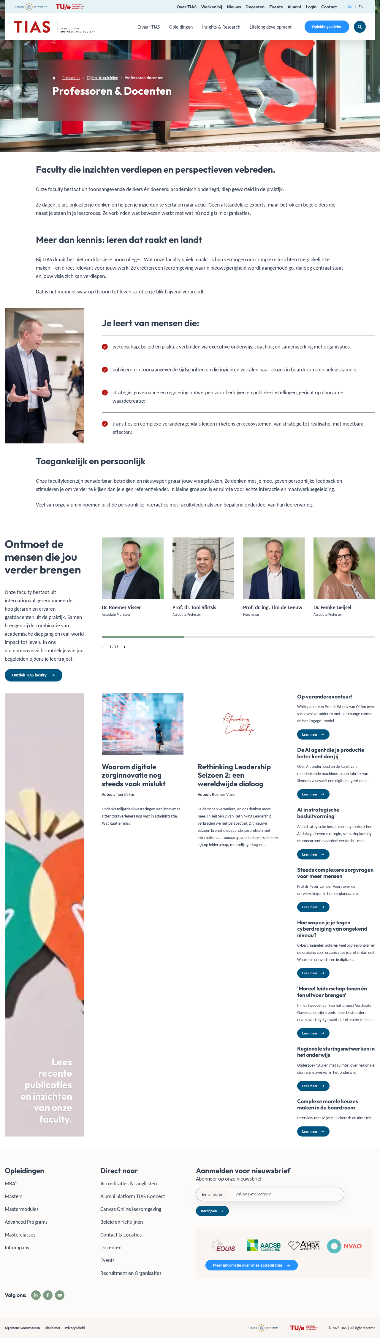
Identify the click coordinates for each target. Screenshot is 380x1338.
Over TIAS (187, 7)
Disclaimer (52, 1328)
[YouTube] (59, 1295)
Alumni (294, 7)
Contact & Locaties (121, 1234)
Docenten (255, 7)
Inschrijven (209, 1211)
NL (350, 6)
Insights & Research (221, 27)
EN (361, 6)
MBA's (11, 1183)
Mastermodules (22, 1209)
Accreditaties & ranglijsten (128, 1183)
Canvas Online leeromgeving (130, 1209)
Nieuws (234, 7)
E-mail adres (212, 1194)
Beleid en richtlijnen (121, 1222)
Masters (13, 1196)
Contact (329, 7)
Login (311, 7)
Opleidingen (181, 27)
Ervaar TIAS (148, 27)
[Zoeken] (360, 27)
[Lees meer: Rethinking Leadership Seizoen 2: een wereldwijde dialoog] (238, 915)
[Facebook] (48, 1295)
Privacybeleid (75, 1328)
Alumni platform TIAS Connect (132, 1196)
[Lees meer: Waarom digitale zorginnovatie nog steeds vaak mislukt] (142, 915)
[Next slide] (123, 647)
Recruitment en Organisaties (131, 1273)
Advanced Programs (26, 1222)
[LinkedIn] (36, 1295)
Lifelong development (271, 27)
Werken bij (211, 7)
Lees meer (309, 734)
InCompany (17, 1247)
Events (276, 7)
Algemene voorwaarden (22, 1328)
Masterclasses (20, 1234)
